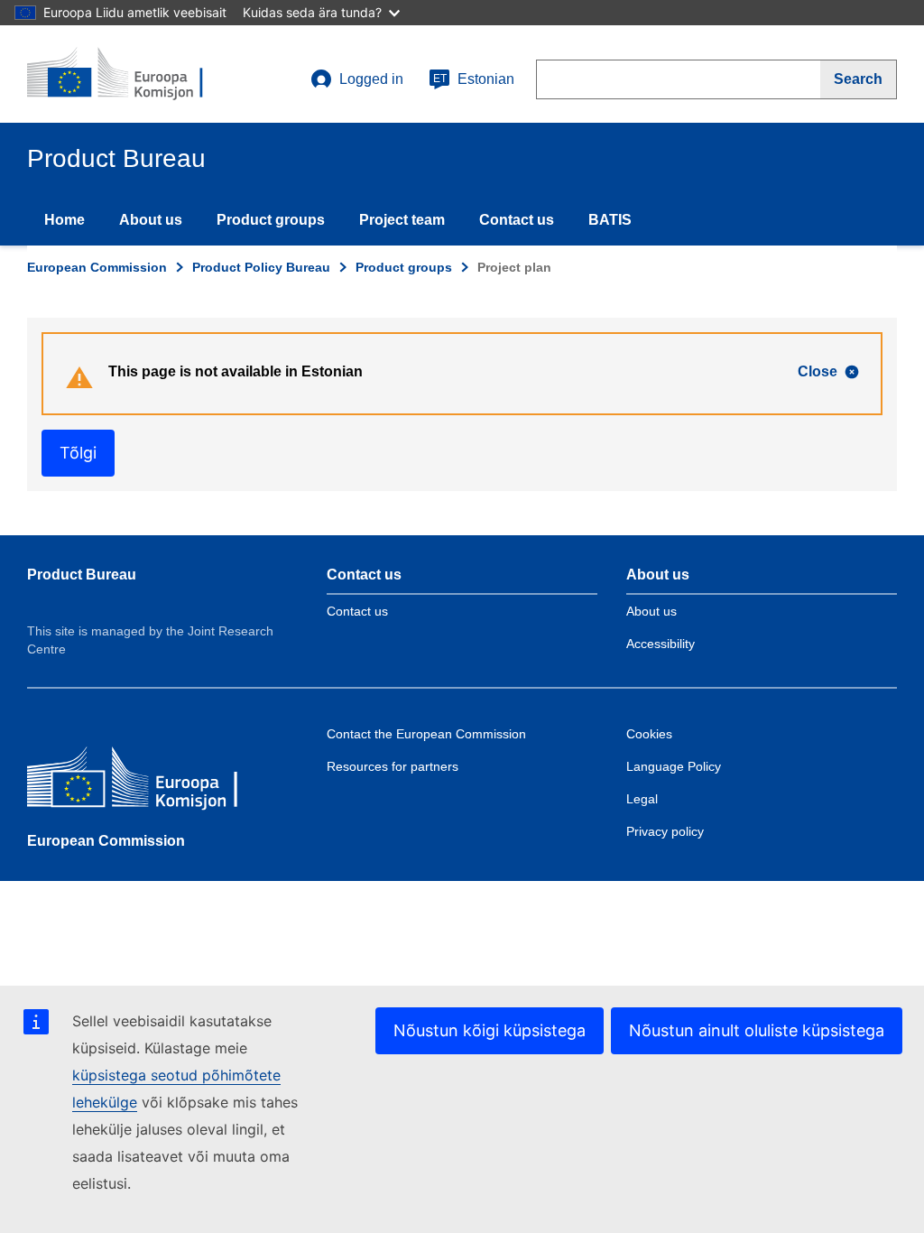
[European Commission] (158, 781)
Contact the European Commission (426, 734)
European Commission (97, 267)
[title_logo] (136, 74)
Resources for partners (392, 766)
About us (150, 219)
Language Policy (673, 766)
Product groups (271, 219)
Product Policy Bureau (261, 267)
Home (64, 219)
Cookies (649, 734)
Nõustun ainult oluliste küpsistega (756, 1030)
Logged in (371, 79)
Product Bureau (81, 574)
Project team (402, 219)
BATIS (610, 219)
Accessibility (660, 643)
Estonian (473, 79)
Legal (642, 799)
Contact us (516, 219)
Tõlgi (78, 452)
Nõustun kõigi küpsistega (489, 1030)
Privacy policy (665, 831)
